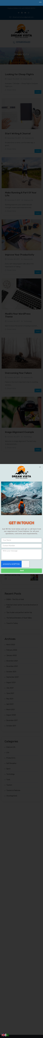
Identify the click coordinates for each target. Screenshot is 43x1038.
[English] (3, 1035)
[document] (21, 519)
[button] (40, 467)
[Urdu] (7, 1035)
